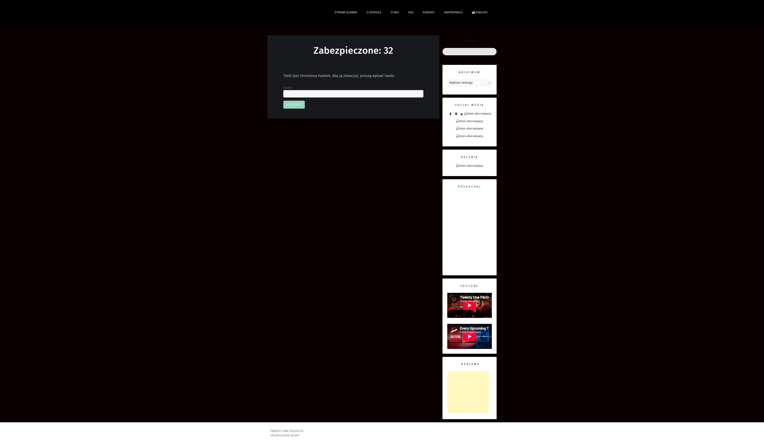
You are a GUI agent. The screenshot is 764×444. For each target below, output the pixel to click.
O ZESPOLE (373, 12)
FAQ (410, 12)
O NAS (395, 12)
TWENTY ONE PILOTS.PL (298, 13)
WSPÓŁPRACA (453, 12)
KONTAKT (429, 12)
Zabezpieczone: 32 (353, 51)
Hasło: (287, 87)
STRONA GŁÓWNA (345, 12)
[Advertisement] (468, 392)
